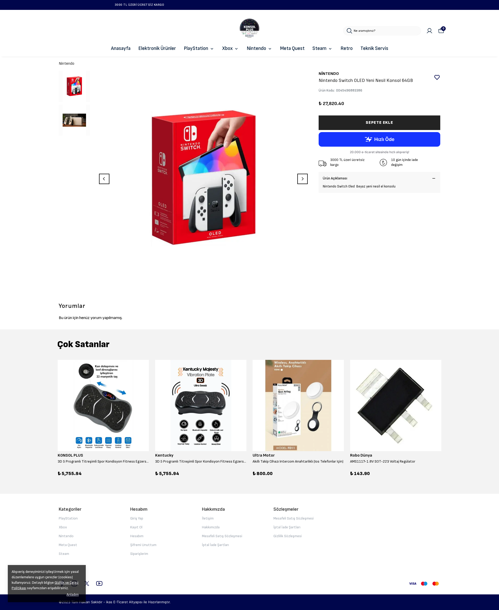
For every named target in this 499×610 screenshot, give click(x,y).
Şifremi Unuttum (143, 545)
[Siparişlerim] (429, 31)
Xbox (227, 48)
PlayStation (196, 48)
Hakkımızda (211, 527)
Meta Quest (292, 48)
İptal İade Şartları (215, 545)
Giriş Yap (136, 518)
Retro (346, 48)
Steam (319, 48)
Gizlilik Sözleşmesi (287, 536)
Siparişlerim (139, 553)
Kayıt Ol (136, 527)
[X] (87, 583)
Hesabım (136, 536)
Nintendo (256, 48)
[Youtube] (99, 583)
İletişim (208, 518)
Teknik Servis (374, 48)
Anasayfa (120, 48)
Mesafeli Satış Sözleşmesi (222, 536)
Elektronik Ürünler (157, 48)
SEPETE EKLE (379, 122)
